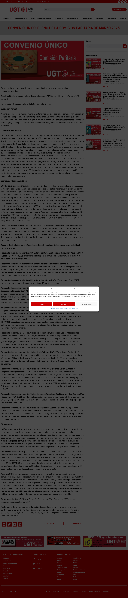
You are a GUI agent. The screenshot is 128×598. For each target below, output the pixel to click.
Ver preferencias (87, 304)
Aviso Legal (75, 308)
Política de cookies (55, 308)
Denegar (64, 304)
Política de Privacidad (65, 308)
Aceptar (41, 304)
